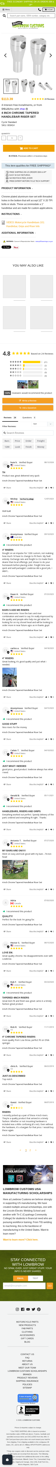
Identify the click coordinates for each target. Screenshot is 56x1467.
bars (7, 440)
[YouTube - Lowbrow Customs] (28, 1309)
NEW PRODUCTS (27, 1325)
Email (20, 1278)
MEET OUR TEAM (27, 1368)
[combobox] (31, 15)
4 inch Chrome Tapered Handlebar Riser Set (22, 480)
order (29, 440)
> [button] (36, 1150)
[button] (47, 487)
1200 (7, 446)
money (40, 446)
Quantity (5, 134)
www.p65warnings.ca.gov (44, 241)
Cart (49, 10)
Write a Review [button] (29, 400)
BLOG (27, 1342)
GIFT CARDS (27, 1338)
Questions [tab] (27, 417)
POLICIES (27, 1384)
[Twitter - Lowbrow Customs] (33, 1309)
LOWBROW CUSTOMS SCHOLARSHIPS (27, 1371)
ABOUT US (27, 1364)
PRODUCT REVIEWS (27, 1378)
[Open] (7, 1460)
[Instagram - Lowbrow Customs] (17, 1309)
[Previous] (5, 55)
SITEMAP (27, 1388)
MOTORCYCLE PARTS (27, 1322)
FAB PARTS (27, 1328)
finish (29, 446)
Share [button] (8, 487)
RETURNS (27, 1361)
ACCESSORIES (27, 1335)
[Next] (50, 55)
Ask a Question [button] (29, 407)
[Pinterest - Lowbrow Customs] (39, 1309)
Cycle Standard (9, 122)
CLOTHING (27, 1332)
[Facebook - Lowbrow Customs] (22, 1309)
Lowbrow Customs (31, 1420)
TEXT (35, 1278)
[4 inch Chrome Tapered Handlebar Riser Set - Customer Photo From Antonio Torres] (33, 384)
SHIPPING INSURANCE (27, 1381)
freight (41, 440)
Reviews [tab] (7, 417)
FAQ (27, 1358)
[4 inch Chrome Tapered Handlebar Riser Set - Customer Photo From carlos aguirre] (22, 384)
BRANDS (27, 1374)
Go (50, 1286)
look (17, 446)
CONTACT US (27, 1354)
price (17, 440)
